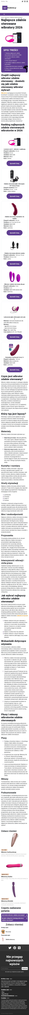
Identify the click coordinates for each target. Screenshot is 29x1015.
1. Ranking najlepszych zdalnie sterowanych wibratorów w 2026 (13, 54)
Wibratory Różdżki (7, 901)
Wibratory (7, 17)
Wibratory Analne (6, 876)
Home (2, 17)
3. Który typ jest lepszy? (11, 60)
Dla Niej (4, 850)
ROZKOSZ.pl (9, 8)
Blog (7, 1)
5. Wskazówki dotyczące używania (13, 66)
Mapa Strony (5, 994)
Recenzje (3, 1)
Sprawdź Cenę (14, 163)
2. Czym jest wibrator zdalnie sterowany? (12, 57)
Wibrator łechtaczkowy (8, 852)
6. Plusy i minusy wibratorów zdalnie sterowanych (14, 69)
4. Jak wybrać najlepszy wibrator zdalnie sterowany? (15, 63)
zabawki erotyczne (22, 615)
